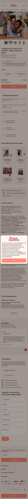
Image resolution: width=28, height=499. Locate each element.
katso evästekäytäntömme (11, 256)
